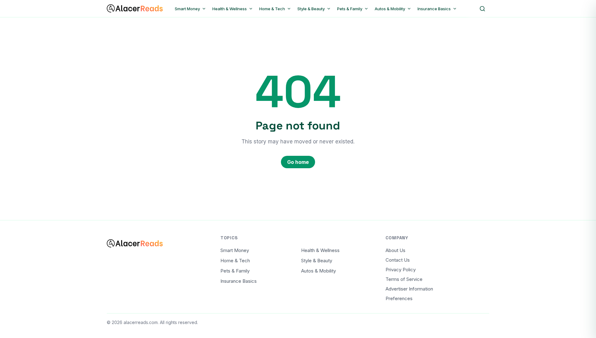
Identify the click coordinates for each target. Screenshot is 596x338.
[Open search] (482, 9)
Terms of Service (404, 279)
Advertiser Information (409, 289)
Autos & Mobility (318, 271)
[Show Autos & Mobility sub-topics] (409, 8)
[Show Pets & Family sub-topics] (366, 8)
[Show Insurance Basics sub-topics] (454, 8)
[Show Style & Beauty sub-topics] (328, 8)
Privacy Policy (401, 270)
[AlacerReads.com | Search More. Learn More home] (135, 8)
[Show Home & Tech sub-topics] (289, 8)
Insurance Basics (238, 281)
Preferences (399, 298)
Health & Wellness (320, 250)
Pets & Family (235, 271)
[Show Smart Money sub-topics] (204, 8)
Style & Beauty (316, 261)
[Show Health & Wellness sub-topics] (250, 8)
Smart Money (234, 250)
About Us (395, 250)
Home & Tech (235, 261)
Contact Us (398, 260)
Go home (298, 162)
